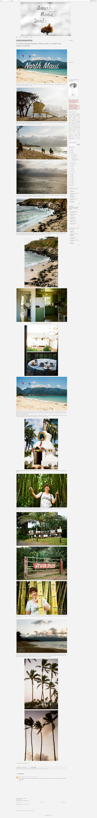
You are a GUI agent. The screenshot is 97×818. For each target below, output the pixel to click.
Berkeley (78, 113)
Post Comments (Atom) (25, 804)
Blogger (50, 815)
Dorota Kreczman (22, 776)
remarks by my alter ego (76, 137)
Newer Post (18, 802)
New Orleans (77, 124)
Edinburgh (78, 117)
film (79, 135)
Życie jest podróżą (73, 198)
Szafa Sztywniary (73, 220)
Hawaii (77, 119)
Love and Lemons (73, 237)
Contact (31, 36)
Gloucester (70, 119)
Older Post (64, 802)
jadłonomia (72, 242)
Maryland (78, 121)
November (73, 153)
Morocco (70, 124)
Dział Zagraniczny (73, 214)
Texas (74, 133)
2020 (71, 149)
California (78, 114)
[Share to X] (33, 767)
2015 (71, 176)
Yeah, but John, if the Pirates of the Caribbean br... (74, 156)
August (72, 165)
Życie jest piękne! (73, 223)
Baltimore (74, 113)
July (72, 166)
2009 (71, 185)
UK (76, 133)
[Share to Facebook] (34, 767)
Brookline (74, 114)
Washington (71, 135)
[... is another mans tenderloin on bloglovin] (73, 95)
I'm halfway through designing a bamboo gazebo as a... (75, 159)
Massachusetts (72, 122)
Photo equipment (25, 36)
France (79, 118)
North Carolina (77, 125)
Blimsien (71, 190)
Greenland (74, 119)
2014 (71, 178)
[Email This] (31, 767)
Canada (75, 116)
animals (75, 135)
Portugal (73, 128)
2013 (71, 179)
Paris (72, 127)
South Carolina (72, 130)
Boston (70, 114)
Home (41, 802)
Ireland (70, 120)
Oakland (74, 126)
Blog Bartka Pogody (74, 211)
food (70, 137)
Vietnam (76, 134)
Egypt (70, 118)
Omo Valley (78, 126)
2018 (71, 152)
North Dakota (71, 126)
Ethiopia (74, 118)
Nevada (73, 124)
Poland (70, 128)
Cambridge (71, 116)
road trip (71, 138)
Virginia (79, 134)
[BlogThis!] (32, 767)
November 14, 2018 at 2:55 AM (31, 776)
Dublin (74, 117)
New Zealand (71, 125)
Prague (77, 128)
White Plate (72, 231)
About (20, 36)
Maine (73, 121)
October (72, 162)
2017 (71, 173)
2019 (71, 150)
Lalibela (77, 120)
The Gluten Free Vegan (74, 240)
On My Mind (72, 201)
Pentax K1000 (77, 127)
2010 (71, 184)
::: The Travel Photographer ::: (73, 217)
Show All (79, 203)
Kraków (73, 120)
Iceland (79, 119)
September (73, 163)
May (72, 168)
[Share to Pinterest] (35, 767)
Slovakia (79, 129)
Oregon (70, 127)
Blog (17, 36)
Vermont (73, 134)
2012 (71, 181)
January (72, 171)
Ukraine (70, 134)
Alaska (70, 113)
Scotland (74, 129)
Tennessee (70, 133)
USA (78, 133)
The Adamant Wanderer (74, 193)
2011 (71, 182)
